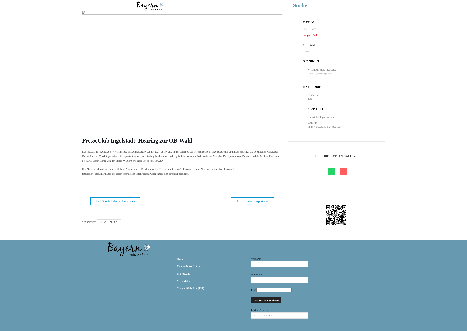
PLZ (253, 290)
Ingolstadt (313, 95)
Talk (310, 99)
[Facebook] (111, 261)
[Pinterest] (132, 261)
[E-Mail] (343, 171)
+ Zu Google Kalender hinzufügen (115, 201)
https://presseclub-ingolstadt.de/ (324, 126)
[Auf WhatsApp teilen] (331, 171)
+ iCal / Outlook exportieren (253, 201)
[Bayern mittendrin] (149, 5)
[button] (305, 5)
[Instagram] (121, 261)
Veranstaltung (109, 222)
